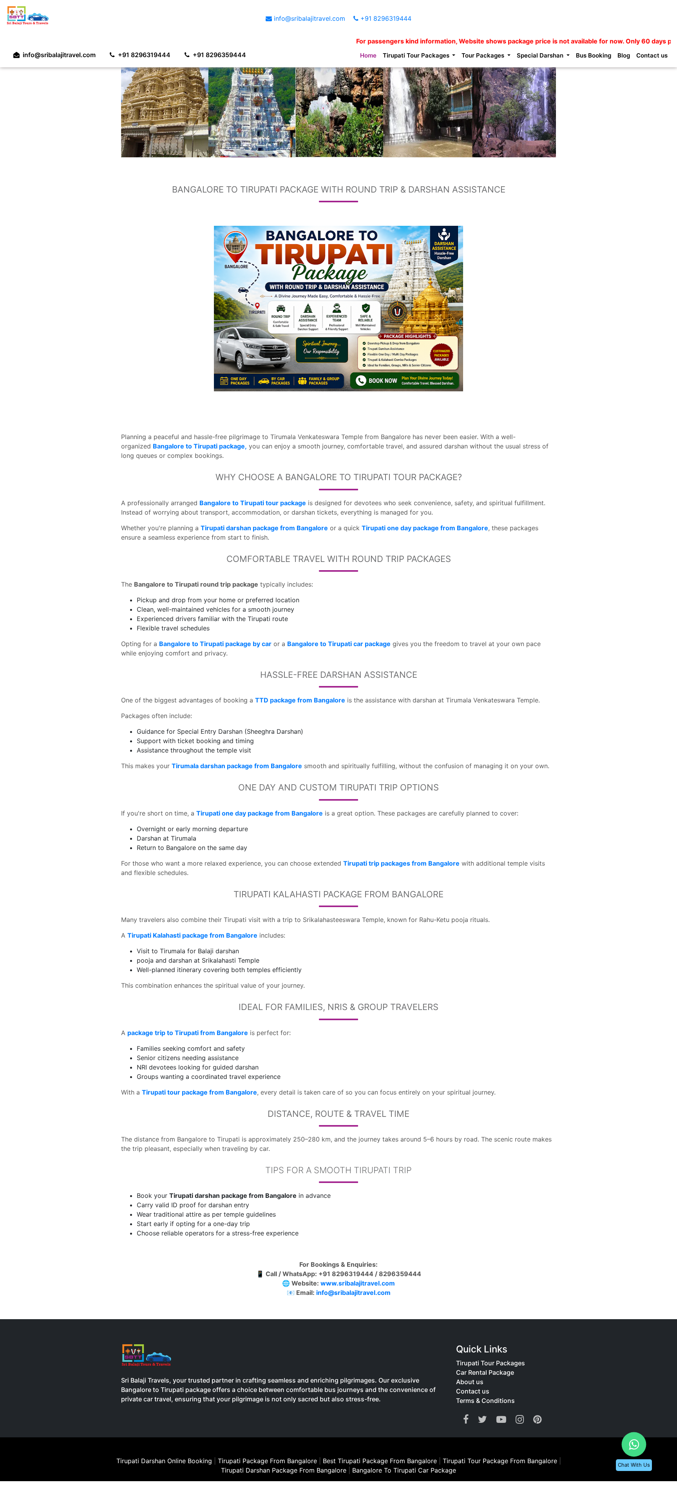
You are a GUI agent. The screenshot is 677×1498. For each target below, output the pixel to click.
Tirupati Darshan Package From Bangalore (284, 1470)
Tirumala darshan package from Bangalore (237, 766)
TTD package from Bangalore (300, 700)
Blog (620, 57)
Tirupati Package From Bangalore (267, 1461)
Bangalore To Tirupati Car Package (404, 1470)
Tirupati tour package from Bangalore (199, 1092)
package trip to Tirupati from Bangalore (187, 1033)
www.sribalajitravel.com (357, 1283)
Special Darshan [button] (529, 57)
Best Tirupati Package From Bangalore (381, 1461)
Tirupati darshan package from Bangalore (264, 528)
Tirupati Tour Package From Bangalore (501, 1461)
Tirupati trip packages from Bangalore (401, 863)
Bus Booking (586, 57)
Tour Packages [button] (465, 57)
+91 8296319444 (384, 18)
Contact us (650, 57)
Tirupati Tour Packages (490, 1363)
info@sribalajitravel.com (309, 18)
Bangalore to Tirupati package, (200, 446)
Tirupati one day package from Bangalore (425, 528)
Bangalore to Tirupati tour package (252, 503)
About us (469, 1382)
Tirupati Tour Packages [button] (391, 57)
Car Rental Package (485, 1372)
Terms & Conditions (485, 1400)
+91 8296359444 (227, 53)
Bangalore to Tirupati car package (339, 644)
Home (337, 57)
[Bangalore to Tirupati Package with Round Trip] (338, 308)
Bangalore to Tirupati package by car (215, 644)
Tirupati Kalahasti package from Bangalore (192, 935)
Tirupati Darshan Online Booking (164, 1461)
